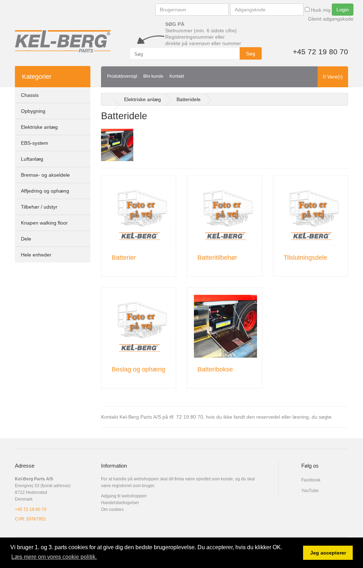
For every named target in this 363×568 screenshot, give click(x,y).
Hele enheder (36, 255)
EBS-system (34, 143)
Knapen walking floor (44, 223)
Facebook (310, 480)
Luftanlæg (32, 159)
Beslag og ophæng (138, 369)
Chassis (30, 95)
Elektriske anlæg (39, 127)
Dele (26, 239)
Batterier (124, 257)
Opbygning (33, 111)
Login (342, 9)
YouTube (310, 490)
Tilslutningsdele (305, 257)
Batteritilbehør (217, 257)
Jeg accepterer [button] (328, 553)
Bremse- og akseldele (45, 175)
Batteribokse (215, 369)
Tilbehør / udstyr (39, 207)
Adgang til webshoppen (124, 495)
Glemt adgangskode (330, 19)
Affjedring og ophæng (45, 191)
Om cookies (112, 509)
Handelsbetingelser (120, 502)
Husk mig (319, 10)
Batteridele (189, 99)
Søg (250, 53)
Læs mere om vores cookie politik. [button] (54, 557)
